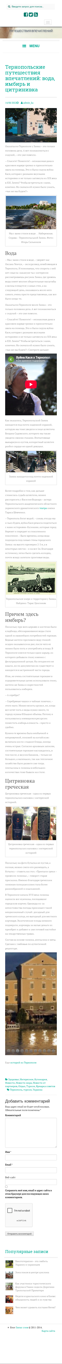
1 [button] (8, 1051)
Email (8, 1164)
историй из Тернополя (23, 1062)
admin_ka (28, 102)
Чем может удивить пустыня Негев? (35, 1307)
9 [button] (44, 1051)
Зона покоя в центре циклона (32, 1272)
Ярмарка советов (45, 1086)
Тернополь (16, 1089)
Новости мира (24, 1082)
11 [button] (53, 1051)
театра (43, 508)
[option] (31, 1003)
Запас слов (22, 1327)
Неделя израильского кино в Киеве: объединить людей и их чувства (35, 1298)
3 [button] (17, 1051)
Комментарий (13, 1115)
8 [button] (40, 1051)
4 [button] (22, 1051)
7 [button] (35, 1051)
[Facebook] (26, 15)
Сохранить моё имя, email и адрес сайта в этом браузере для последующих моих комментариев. (28, 1194)
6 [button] (31, 1051)
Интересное (26, 1079)
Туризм (30, 1086)
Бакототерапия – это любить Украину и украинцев (31, 1263)
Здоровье (13, 1079)
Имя (7, 1152)
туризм (27, 1089)
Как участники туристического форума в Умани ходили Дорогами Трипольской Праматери (34, 1287)
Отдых (21, 1086)
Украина (37, 1089)
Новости (10, 1082)
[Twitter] (31, 15)
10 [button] (49, 1051)
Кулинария (40, 1079)
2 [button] (13, 1051)
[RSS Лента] (36, 15)
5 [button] (26, 1051)
